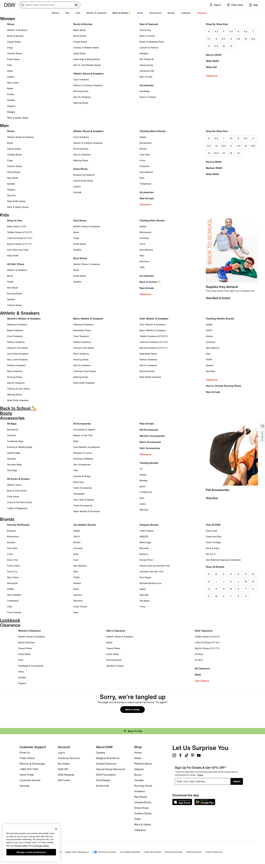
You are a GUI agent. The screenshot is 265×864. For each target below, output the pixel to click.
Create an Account (69, 758)
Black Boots (79, 30)
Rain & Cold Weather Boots (87, 65)
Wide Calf (211, 67)
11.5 (216, 46)
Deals (198, 674)
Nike (142, 177)
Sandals (11, 100)
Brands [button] (171, 12)
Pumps (10, 94)
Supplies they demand (222, 286)
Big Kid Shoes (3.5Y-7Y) (19, 243)
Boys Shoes (80, 258)
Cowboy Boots (143, 813)
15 (231, 153)
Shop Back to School (218, 298)
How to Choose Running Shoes (223, 386)
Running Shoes (80, 91)
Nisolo (143, 589)
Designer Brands (149, 525)
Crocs (142, 160)
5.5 (231, 31)
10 (246, 38)
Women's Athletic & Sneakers (23, 318)
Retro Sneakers (15, 371)
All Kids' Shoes (15, 264)
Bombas (144, 480)
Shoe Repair (103, 780)
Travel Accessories (82, 505)
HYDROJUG (146, 492)
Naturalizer (12, 583)
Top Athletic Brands (84, 525)
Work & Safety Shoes (17, 117)
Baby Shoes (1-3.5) (16, 226)
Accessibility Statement (130, 852)
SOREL (10, 589)
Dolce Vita (12, 559)
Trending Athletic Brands (220, 318)
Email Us (25, 752)
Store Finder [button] (27, 774)
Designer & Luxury (82, 452)
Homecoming (146, 65)
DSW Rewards (66, 774)
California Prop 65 (194, 852)
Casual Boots (80, 41)
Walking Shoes (80, 102)
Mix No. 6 (210, 554)
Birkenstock (146, 142)
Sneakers (139, 791)
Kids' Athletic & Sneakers (154, 318)
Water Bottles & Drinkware (86, 511)
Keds (75, 554)
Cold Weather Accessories (86, 447)
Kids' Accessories (150, 448)
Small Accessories (82, 487)
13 (231, 46)
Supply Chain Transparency (77, 852)
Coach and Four (214, 536)
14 (224, 153)
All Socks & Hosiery (18, 479)
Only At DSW (213, 525)
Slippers (11, 106)
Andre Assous (146, 530)
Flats (9, 65)
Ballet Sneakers (15, 330)
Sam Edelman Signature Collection (223, 559)
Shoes (10, 24)
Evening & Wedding (83, 458)
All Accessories (82, 423)
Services (24, 785)
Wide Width (212, 61)
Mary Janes (13, 82)
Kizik (75, 559)
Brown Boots (79, 35)
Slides (137, 758)
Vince (142, 606)
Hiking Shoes (13, 172)
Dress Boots (79, 53)
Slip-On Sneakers (82, 97)
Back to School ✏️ (122, 12)
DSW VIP (63, 769)
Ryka (76, 589)
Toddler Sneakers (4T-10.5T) (154, 336)
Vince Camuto (14, 612)
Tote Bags (12, 470)
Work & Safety (142, 824)
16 (238, 153)
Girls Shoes (79, 220)
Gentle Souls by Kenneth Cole (155, 565)
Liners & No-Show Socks (19, 502)
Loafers (10, 76)
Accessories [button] (155, 12)
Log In (61, 752)
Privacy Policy (20, 845)
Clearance (211, 76)
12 (224, 46)
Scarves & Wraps (81, 476)
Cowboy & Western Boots (86, 47)
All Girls (199, 660)
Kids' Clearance (204, 630)
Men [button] (67, 12)
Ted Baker (145, 600)
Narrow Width (214, 55)
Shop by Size (14, 220)
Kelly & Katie (212, 548)
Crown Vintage (213, 542)
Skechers (144, 261)
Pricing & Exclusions (173, 852)
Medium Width (214, 168)
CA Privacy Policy (40, 845)
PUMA (209, 359)
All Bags (11, 423)
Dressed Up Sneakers (84, 174)
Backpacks (12, 429)
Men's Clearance (115, 630)
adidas (143, 137)
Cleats (10, 281)
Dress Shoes (13, 59)
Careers (100, 752)
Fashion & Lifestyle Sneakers (88, 85)
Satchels (11, 458)
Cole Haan (145, 154)
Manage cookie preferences (31, 852)
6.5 (245, 31)
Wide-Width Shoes (16, 201)
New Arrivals (146, 76)
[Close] (56, 828)
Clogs (10, 47)
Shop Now (212, 498)
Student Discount (106, 763)
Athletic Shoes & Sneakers (88, 73)
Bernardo (144, 548)
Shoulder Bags (14, 464)
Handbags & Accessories (30, 665)
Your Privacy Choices (107, 852)
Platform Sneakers (16, 365)
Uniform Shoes (14, 305)
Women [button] (55, 12)
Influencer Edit (147, 70)
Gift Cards (64, 780)
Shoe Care (78, 482)
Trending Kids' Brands (152, 220)
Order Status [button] (27, 758)
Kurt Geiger (145, 577)
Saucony (77, 594)
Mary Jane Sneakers (17, 359)
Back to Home (132, 709)
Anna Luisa (211, 530)
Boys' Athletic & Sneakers (153, 330)
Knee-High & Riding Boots (86, 59)
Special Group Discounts (110, 769)
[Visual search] (76, 5)
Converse (144, 238)
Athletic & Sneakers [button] (96, 12)
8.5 (223, 38)
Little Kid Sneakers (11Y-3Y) (154, 342)
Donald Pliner (146, 559)
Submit (236, 781)
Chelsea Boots (14, 154)
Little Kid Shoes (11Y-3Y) (19, 238)
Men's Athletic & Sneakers (88, 318)
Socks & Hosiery (148, 97)
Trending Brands (149, 463)
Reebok (209, 365)
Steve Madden (14, 594)
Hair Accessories (81, 464)
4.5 (216, 31)
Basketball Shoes (82, 330)
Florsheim (144, 166)
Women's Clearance (29, 630)
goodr (142, 486)
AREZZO (144, 536)
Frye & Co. (12, 571)
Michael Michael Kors (150, 583)
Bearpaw (11, 530)
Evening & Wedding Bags (19, 447)
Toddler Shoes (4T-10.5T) (19, 232)
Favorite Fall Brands (18, 525)
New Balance (146, 172)
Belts (76, 441)
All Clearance (202, 668)
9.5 (238, 38)
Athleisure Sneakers (17, 324)
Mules (10, 88)
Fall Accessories (149, 430)
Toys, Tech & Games (83, 499)
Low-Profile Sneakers (17, 353)
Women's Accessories (152, 436)
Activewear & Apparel (84, 429)
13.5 (216, 153)
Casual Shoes (14, 41)
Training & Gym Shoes (18, 388)
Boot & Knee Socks (17, 490)
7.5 (208, 38)
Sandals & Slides (114, 665)
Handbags (145, 91)
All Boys (199, 654)
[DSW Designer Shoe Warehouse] (10, 4)
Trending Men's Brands (153, 131)
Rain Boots (12, 177)
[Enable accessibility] (262, 426)
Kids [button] (78, 12)
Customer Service (30, 780)
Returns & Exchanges (32, 763)
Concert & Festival (149, 47)
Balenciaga (145, 542)
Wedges (11, 111)
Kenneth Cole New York (151, 571)
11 (209, 46)
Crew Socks (13, 496)
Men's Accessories (150, 442)
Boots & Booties (15, 35)
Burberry (144, 554)
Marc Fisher (13, 577)
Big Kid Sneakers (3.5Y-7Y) (153, 347)
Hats (75, 470)
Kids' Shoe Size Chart (18, 249)
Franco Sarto (13, 565)
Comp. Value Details (152, 852)
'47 (141, 468)
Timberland (145, 183)
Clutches (11, 435)
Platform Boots (143, 763)
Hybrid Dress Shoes (83, 180)
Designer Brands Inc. (108, 758)
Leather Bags (13, 452)
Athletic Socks (14, 484)
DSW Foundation (106, 774)
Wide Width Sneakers (18, 400)
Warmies (144, 509)
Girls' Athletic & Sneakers (152, 324)
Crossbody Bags (15, 441)
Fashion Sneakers (16, 342)
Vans (75, 612)
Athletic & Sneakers (17, 30)
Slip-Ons (11, 195)
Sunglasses (79, 493)
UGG (142, 267)
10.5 (253, 38)
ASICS (209, 330)
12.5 (253, 145)
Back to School (147, 35)
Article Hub (145, 30)
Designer (144, 53)
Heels (10, 70)
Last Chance (202, 681)
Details (200, 775)
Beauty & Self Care (83, 435)
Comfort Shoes (14, 53)
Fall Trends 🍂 (147, 59)
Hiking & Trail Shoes (17, 347)
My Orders (64, 763)
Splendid (144, 594)
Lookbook (186, 12)
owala (143, 503)
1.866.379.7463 (29, 769)
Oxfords (77, 192)
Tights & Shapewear (17, 508)
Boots (140, 12)
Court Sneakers (81, 79)
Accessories (147, 192)
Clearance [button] (202, 12)
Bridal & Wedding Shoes (152, 41)
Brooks (143, 148)
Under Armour (80, 606)
